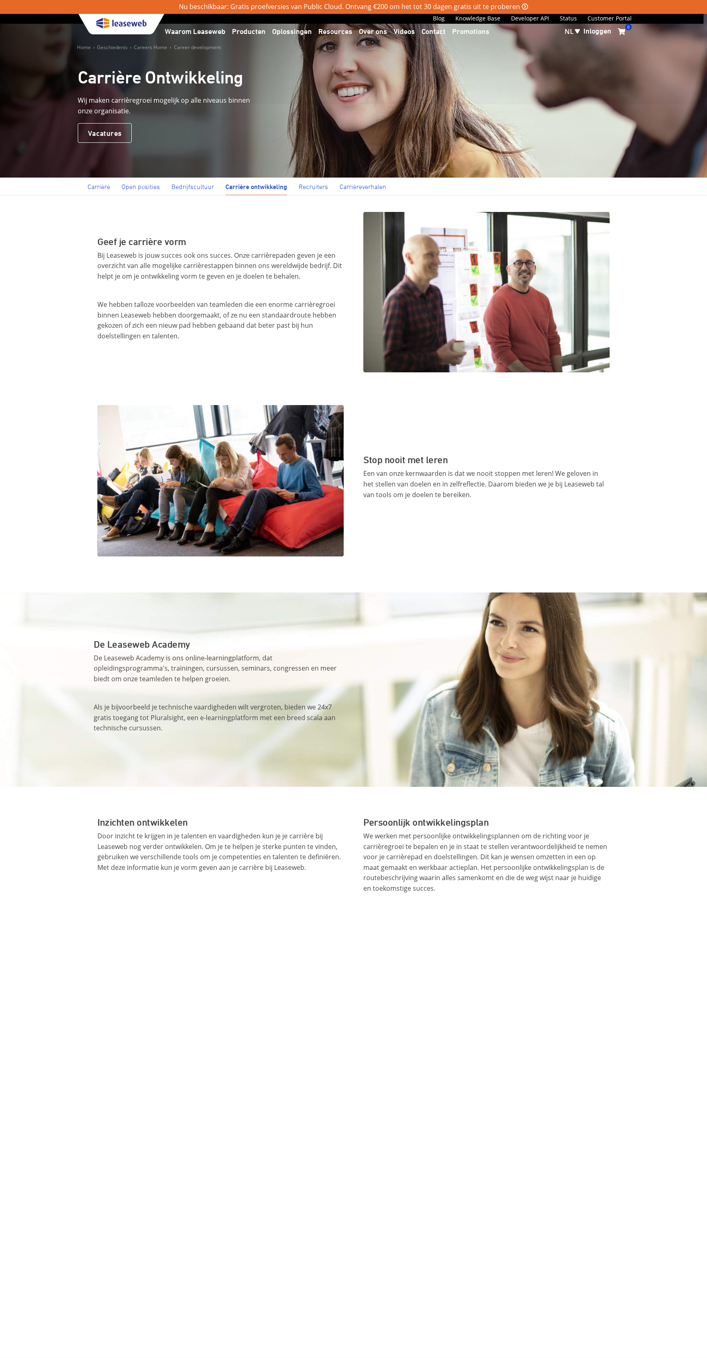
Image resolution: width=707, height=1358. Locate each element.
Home (84, 47)
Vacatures (105, 133)
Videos (404, 31)
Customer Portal (610, 18)
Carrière (99, 186)
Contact (433, 31)
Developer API (530, 18)
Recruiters (313, 186)
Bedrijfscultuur (192, 186)
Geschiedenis (112, 47)
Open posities (141, 186)
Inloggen (597, 31)
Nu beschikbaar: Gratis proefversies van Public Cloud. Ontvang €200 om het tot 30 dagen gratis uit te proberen (349, 6)
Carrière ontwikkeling (256, 186)
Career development (197, 47)
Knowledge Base (477, 18)
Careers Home (150, 47)
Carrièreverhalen (363, 186)
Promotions (470, 31)
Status (568, 18)
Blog (439, 18)
